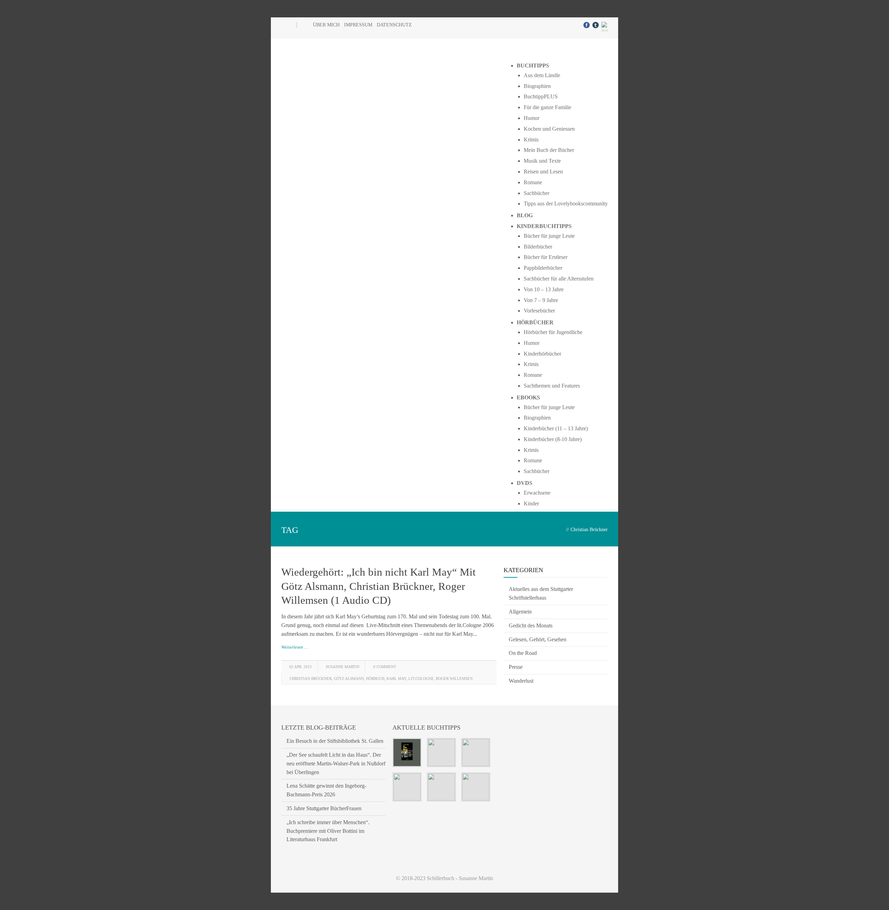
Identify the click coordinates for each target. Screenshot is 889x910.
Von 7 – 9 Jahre (541, 300)
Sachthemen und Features (552, 386)
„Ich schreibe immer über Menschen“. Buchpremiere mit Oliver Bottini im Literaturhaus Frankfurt (327, 831)
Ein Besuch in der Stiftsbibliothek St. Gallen (334, 741)
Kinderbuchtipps (544, 226)
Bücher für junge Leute (549, 236)
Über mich (326, 24)
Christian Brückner (311, 678)
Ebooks (528, 397)
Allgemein (520, 612)
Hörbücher (535, 322)
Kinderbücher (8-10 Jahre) (553, 439)
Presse (516, 667)
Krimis (531, 140)
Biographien (537, 86)
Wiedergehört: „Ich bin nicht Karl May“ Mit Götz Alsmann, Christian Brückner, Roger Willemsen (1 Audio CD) (378, 586)
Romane (533, 182)
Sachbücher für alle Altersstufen (558, 279)
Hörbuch (375, 678)
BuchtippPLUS (541, 96)
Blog (525, 215)
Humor (531, 118)
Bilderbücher (538, 247)
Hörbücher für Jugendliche (553, 332)
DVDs (524, 483)
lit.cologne (421, 678)
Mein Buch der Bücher (549, 150)
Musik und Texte (542, 161)
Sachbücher (536, 193)
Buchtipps (533, 65)
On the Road (523, 653)
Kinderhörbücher (542, 354)
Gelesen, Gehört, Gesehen (537, 639)
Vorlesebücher (539, 311)
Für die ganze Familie (547, 107)
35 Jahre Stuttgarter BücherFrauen (324, 808)
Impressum (358, 24)
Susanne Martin (342, 667)
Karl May (396, 678)
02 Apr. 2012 (300, 667)
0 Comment (384, 667)
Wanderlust (521, 681)
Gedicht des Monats (530, 625)
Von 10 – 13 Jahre (544, 289)
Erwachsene (537, 493)
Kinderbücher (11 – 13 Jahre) (556, 428)
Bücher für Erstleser (545, 257)
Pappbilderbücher (543, 268)
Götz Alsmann (349, 678)
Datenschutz (394, 24)
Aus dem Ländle (542, 75)
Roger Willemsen (454, 678)
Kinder (531, 503)
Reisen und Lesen (543, 171)
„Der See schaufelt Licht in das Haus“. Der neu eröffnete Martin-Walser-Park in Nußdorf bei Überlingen (335, 763)
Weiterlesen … (294, 647)
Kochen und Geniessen (549, 129)
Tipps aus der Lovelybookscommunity (566, 203)
